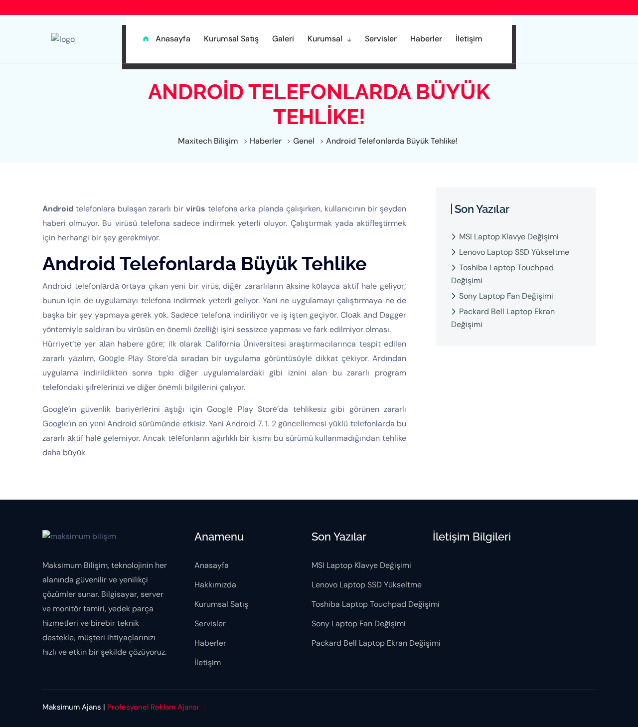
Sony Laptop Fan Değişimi (506, 296)
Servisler (210, 623)
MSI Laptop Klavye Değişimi (509, 236)
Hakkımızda (215, 584)
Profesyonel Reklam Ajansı (152, 707)
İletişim (207, 662)
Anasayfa (211, 565)
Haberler (210, 643)
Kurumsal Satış (221, 604)
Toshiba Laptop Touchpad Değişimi (502, 274)
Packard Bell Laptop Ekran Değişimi (503, 318)
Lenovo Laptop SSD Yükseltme (514, 252)
